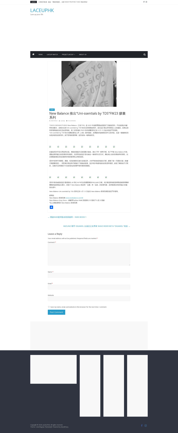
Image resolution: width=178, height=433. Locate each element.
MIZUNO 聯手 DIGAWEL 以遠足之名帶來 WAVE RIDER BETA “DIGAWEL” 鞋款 (96, 226)
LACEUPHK (42, 10)
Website (51, 295)
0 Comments (72, 121)
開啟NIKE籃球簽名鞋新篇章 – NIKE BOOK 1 (67, 217)
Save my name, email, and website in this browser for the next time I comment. (78, 307)
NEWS (41, 54)
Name (50, 272)
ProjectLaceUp (67, 54)
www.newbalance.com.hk (74, 198)
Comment (52, 242)
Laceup (63, 121)
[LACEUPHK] (33, 54)
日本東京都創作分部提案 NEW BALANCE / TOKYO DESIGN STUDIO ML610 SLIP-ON (66, 2)
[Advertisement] (89, 35)
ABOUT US (82, 54)
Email (50, 283)
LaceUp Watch (52, 54)
